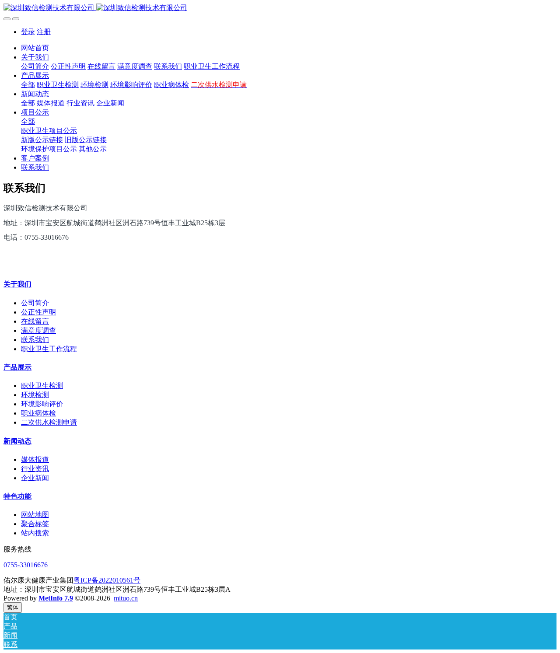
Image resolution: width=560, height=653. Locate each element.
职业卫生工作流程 (49, 349)
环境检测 (35, 394)
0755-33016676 (26, 565)
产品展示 (18, 367)
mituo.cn (126, 598)
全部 (28, 84)
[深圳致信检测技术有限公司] (280, 8)
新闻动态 (18, 441)
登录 (28, 31)
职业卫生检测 (42, 385)
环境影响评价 (42, 404)
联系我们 (35, 339)
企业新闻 (35, 478)
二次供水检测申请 (49, 422)
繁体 (12, 607)
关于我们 (18, 284)
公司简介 (35, 303)
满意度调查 (38, 330)
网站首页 (35, 48)
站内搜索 (35, 533)
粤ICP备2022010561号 (107, 580)
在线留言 (35, 321)
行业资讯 (35, 468)
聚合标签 (35, 523)
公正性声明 (38, 312)
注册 (44, 31)
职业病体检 (38, 413)
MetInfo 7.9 (55, 598)
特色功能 (18, 496)
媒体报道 (35, 459)
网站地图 (35, 514)
